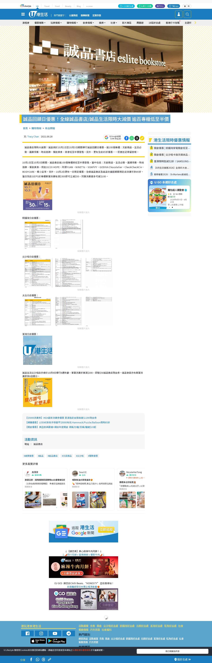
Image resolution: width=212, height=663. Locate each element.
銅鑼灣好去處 (127, 625)
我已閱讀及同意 (172, 651)
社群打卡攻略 (146, 6)
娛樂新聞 (85, 15)
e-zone (89, 6)
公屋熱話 (73, 15)
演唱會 (25, 22)
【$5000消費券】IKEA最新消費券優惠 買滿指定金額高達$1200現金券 (61, 417)
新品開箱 (50, 128)
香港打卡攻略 (173, 22)
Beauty (68, 6)
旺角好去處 (170, 625)
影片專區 (126, 22)
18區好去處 (155, 22)
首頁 (25, 128)
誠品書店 (53, 455)
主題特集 (189, 22)
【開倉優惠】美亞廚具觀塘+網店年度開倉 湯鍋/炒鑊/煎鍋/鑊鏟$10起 (60, 427)
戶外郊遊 (95, 629)
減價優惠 (29, 455)
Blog (79, 6)
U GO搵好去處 (127, 6)
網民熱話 (83, 638)
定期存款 (96, 15)
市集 (92, 625)
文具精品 (67, 455)
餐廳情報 (83, 629)
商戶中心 (160, 6)
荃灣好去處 (156, 625)
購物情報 (36, 128)
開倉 (99, 625)
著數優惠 (93, 455)
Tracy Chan (33, 136)
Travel (46, 6)
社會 (180, 625)
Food (57, 6)
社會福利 (106, 629)
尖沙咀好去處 (110, 625)
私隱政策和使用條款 (81, 650)
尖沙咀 (80, 455)
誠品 (41, 455)
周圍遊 (140, 22)
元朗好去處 (142, 625)
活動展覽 (83, 625)
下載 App (175, 6)
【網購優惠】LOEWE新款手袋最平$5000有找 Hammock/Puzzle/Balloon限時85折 (67, 422)
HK (37, 6)
